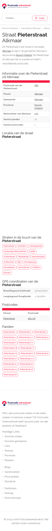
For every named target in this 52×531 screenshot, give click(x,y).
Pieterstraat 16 (26, 369)
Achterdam (9, 262)
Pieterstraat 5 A (26, 337)
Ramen (7, 273)
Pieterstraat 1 (9, 332)
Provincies (9, 455)
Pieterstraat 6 (10, 343)
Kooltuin (36, 267)
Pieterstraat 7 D (10, 353)
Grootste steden (13, 436)
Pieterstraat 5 (42, 337)
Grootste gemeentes (15, 441)
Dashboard (10, 488)
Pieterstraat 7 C (27, 348)
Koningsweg (30, 262)
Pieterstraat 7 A (26, 343)
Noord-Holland (10, 28)
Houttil (32, 251)
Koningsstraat (36, 246)
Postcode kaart (12, 498)
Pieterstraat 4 (10, 337)
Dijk (19, 262)
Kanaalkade (9, 267)
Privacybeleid (11, 476)
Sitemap (8, 493)
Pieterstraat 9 (42, 353)
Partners (8, 450)
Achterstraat (9, 257)
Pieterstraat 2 (25, 332)
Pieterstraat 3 (40, 332)
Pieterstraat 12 (26, 364)
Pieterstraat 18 (10, 375)
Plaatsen (9, 460)
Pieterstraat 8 (27, 353)
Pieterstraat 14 (10, 369)
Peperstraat (9, 246)
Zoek (40, 18)
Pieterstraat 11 (10, 364)
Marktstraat (23, 257)
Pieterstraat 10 (10, 359)
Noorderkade (38, 257)
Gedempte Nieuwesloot (15, 251)
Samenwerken (12, 472)
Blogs (7, 467)
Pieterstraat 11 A (27, 359)
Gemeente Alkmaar (31, 28)
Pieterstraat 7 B (10, 348)
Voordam (22, 246)
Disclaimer (10, 481)
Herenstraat (23, 267)
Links (7, 446)
